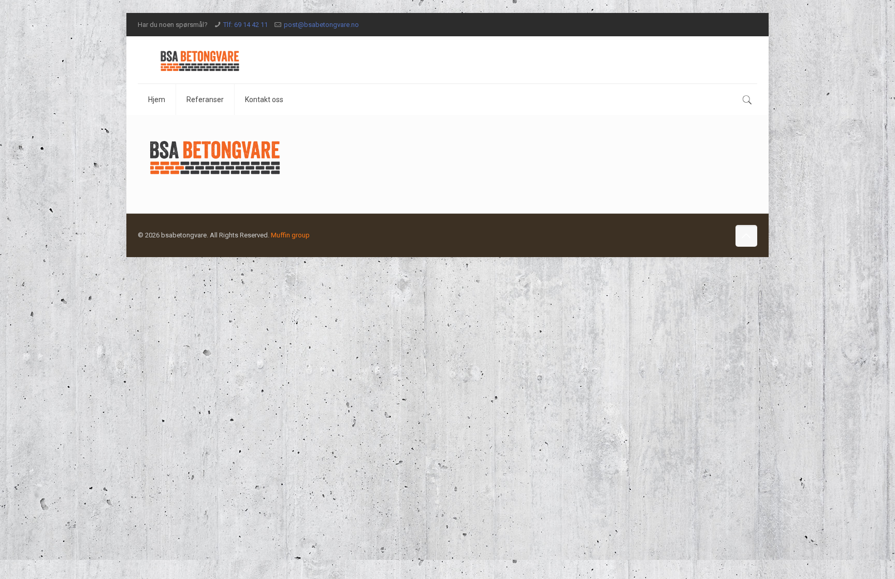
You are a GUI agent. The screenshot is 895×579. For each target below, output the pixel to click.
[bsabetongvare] (200, 59)
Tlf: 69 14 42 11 (245, 25)
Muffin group (290, 235)
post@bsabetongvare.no (321, 25)
